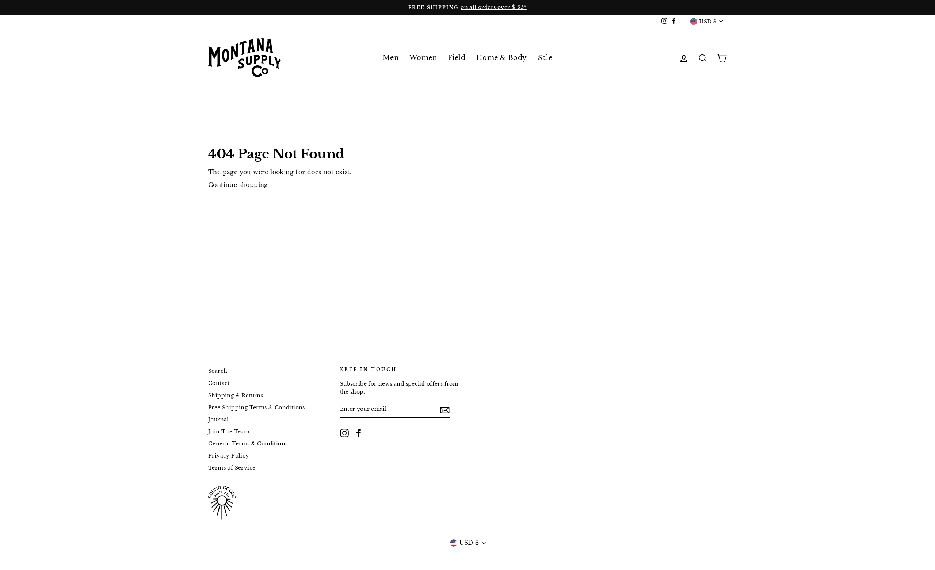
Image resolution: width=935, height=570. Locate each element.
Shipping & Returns (235, 396)
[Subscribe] (445, 409)
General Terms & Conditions (247, 444)
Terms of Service (231, 468)
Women (423, 58)
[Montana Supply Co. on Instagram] (344, 433)
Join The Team (228, 432)
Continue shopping (238, 184)
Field (456, 58)
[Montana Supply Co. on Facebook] (358, 433)
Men (390, 58)
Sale (545, 58)
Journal (218, 420)
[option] (467, 8)
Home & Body (501, 58)
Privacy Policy (228, 456)
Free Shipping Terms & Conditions (256, 408)
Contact (219, 383)
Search (217, 371)
